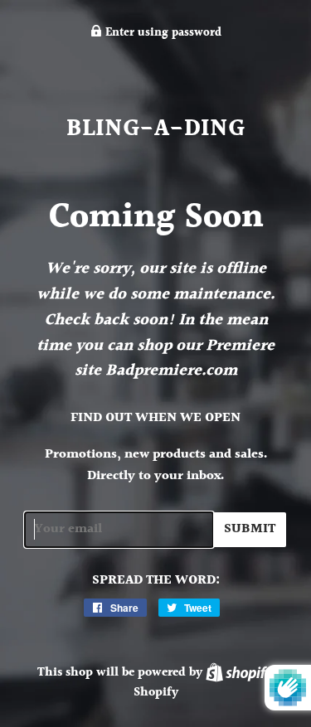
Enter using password (161, 33)
